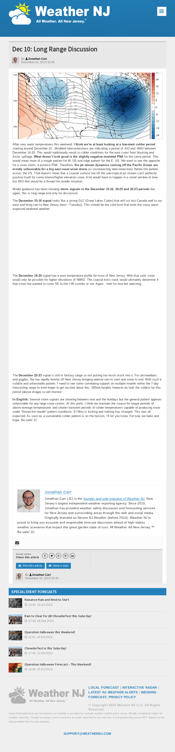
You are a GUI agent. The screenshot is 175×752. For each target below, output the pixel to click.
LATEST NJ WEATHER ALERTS (113, 692)
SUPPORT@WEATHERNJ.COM (87, 733)
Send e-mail (58, 565)
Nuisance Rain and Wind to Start (47, 600)
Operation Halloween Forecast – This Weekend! (58, 664)
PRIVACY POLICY (122, 697)
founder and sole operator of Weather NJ (113, 498)
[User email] (17, 543)
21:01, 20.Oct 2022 (38, 637)
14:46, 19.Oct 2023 (38, 604)
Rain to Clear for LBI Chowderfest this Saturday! (58, 616)
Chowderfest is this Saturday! (45, 648)
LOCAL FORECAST (103, 687)
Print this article (30, 565)
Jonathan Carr (36, 58)
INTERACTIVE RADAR (139, 687)
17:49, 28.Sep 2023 (39, 621)
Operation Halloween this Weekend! (50, 632)
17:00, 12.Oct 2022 (38, 653)
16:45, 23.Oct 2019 (38, 669)
